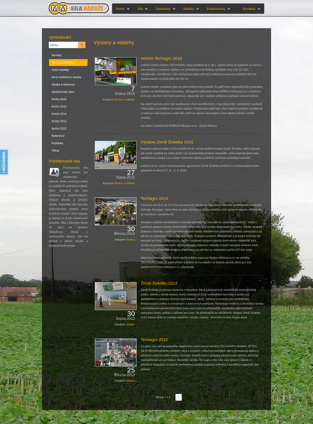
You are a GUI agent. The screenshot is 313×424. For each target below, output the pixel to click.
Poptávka (57, 143)
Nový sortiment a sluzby (66, 77)
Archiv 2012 (59, 128)
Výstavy (130, 239)
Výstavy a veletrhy (63, 62)
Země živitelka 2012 (159, 283)
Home (120, 9)
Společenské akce (63, 92)
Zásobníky (163, 9)
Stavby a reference (63, 84)
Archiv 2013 (59, 121)
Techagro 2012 (154, 339)
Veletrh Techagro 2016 (161, 58)
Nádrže (189, 9)
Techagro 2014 (154, 198)
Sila (140, 9)
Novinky (57, 55)
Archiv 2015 (59, 106)
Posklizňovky (216, 9)
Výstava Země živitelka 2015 (167, 142)
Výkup (55, 150)
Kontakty (249, 9)
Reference (58, 136)
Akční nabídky (60, 70)
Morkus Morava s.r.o (182, 418)
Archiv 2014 (59, 114)
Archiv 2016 (59, 99)
